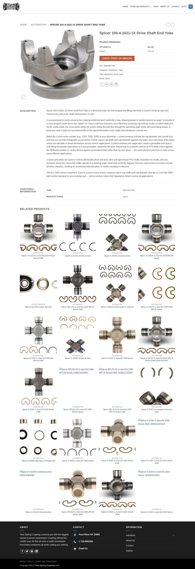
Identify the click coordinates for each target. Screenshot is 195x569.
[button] (190, 7)
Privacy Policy (27, 561)
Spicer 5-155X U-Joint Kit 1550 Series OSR (117, 513)
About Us (164, 7)
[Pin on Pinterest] (111, 84)
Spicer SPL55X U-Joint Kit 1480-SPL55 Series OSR (77, 513)
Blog (184, 7)
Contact (175, 7)
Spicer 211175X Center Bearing (38, 307)
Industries (130, 535)
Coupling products (140, 7)
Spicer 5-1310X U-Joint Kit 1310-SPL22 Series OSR (38, 257)
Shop (155, 7)
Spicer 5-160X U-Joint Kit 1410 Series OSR (38, 410)
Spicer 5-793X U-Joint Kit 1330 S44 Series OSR (38, 359)
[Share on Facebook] (102, 84)
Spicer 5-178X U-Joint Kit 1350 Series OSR (157, 462)
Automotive (38, 24)
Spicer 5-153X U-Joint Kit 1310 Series (157, 512)
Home (125, 7)
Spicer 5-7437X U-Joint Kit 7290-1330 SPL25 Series (157, 308)
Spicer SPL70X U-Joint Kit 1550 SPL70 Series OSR (77, 308)
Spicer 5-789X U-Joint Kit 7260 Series (78, 461)
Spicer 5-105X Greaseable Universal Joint (156, 410)
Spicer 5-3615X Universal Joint (117, 256)
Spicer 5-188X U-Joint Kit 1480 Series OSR (117, 462)
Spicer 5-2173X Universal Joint (78, 256)
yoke (121, 74)
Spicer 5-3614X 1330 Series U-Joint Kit (117, 307)
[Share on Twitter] (107, 84)
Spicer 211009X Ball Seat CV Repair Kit (38, 461)
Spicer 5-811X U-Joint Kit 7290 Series (117, 358)
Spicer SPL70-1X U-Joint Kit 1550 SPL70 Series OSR (117, 410)
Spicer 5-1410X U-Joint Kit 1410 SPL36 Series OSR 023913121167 (156, 359)
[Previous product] (173, 25)
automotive (108, 74)
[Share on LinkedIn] (116, 84)
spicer (116, 74)
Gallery (129, 551)
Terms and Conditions (46, 561)
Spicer (107, 78)
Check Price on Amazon (117, 58)
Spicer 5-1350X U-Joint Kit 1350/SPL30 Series (156, 257)
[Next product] (168, 25)
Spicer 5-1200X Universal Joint (78, 358)
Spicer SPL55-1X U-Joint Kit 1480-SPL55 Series (77, 410)
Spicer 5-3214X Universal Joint (38, 512)
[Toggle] (173, 535)
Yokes (120, 70)
